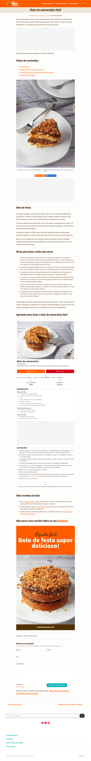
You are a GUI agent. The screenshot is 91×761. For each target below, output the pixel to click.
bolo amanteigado (44, 507)
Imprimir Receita (52, 175)
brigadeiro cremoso (33, 476)
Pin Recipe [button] (61, 371)
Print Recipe (32, 371)
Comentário (20, 664)
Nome (18, 650)
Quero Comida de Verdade (14, 743)
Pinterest (62, 520)
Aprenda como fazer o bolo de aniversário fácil (36, 72)
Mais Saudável (73, 3)
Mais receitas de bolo (27, 75)
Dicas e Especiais (60, 3)
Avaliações (19, 684)
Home (37, 15)
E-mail (49, 650)
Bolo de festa (24, 67)
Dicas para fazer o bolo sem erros (32, 69)
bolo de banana (29, 502)
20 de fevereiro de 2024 (31, 635)
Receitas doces (43, 15)
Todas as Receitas (47, 3)
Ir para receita (40, 175)
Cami (21, 635)
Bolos (49, 15)
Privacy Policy (10, 746)
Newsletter (9, 739)
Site (17, 657)
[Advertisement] (45, 40)
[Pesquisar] (82, 716)
